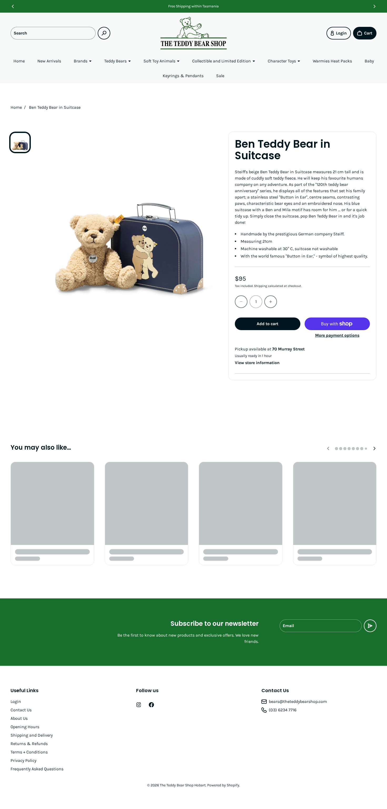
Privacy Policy (23, 760)
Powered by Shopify (223, 785)
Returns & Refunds (29, 743)
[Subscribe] (370, 625)
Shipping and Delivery (32, 735)
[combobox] (53, 33)
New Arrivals (49, 60)
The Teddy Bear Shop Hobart (183, 785)
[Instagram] (138, 704)
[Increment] (270, 301)
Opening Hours (25, 726)
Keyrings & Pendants (183, 75)
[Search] (104, 33)
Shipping (260, 286)
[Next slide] (374, 6)
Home (19, 60)
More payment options (337, 335)
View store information (257, 362)
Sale (220, 75)
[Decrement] (241, 301)
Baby (369, 60)
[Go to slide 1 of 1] (20, 142)
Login (16, 701)
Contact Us (21, 709)
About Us (19, 718)
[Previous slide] (12, 6)
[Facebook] (151, 704)
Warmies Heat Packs (332, 60)
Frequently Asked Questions (37, 768)
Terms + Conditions (29, 752)
